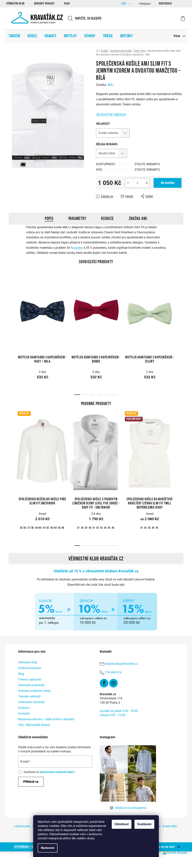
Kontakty (24, 713)
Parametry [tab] (77, 218)
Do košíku (167, 183)
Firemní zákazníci (29, 679)
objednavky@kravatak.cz (121, 664)
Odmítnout (122, 824)
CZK (124, 3)
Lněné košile (22, 826)
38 (82, 528)
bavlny (78, 247)
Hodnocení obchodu (31, 702)
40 (90, 528)
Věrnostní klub (15, 3)
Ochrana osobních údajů (34, 691)
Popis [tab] (49, 218)
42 (97, 528)
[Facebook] (104, 683)
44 (105, 528)
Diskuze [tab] (107, 218)
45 (109, 528)
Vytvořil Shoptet (176, 853)
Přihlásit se (30, 781)
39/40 (38, 528)
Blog (67, 3)
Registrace (165, 3)
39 (86, 528)
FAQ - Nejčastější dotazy (34, 725)
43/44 (53, 528)
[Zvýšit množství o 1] (147, 183)
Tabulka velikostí (29, 696)
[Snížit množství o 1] (128, 183)
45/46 (61, 528)
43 (101, 528)
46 (113, 528)
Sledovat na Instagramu (131, 808)
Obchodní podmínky (31, 685)
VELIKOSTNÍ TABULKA (111, 114)
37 (78, 528)
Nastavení (47, 848)
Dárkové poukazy (44, 3)
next (180, 309)
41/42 (46, 528)
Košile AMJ (169, 826)
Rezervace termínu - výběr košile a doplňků (46, 719)
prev (11, 309)
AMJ (110, 85)
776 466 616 (113, 672)
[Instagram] (113, 683)
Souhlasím (144, 824)
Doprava (23, 707)
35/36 (23, 528)
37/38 (30, 528)
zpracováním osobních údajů (57, 771)
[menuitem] (14, 36)
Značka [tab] (138, 218)
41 (93, 528)
